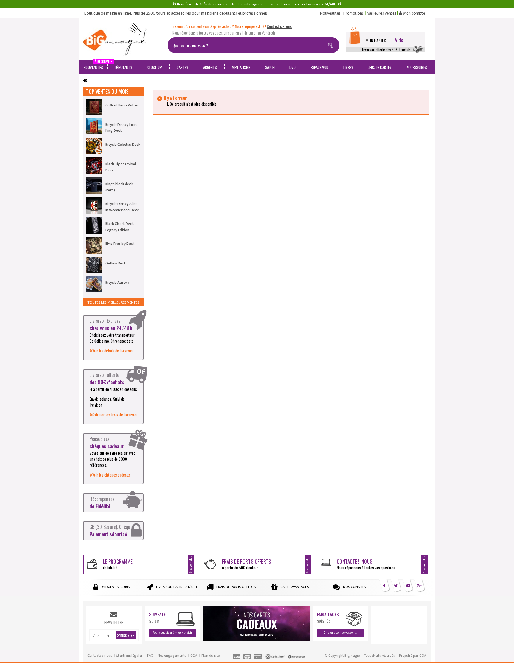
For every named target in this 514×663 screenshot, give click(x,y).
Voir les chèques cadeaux (111, 475)
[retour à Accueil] (85, 80)
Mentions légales (129, 656)
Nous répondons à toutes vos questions (366, 564)
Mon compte (413, 13)
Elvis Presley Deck (119, 243)
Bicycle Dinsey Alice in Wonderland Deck (122, 206)
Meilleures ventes (381, 13)
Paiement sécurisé (116, 587)
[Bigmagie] (123, 39)
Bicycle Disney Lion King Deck (121, 127)
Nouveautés (330, 13)
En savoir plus (190, 564)
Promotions (353, 13)
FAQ (150, 656)
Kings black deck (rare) (119, 187)
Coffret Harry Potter (121, 105)
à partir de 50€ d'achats (246, 564)
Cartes (182, 67)
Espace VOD (319, 67)
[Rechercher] (331, 44)
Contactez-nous (99, 656)
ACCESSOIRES (417, 67)
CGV (193, 656)
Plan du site (210, 656)
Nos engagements (172, 656)
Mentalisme (241, 67)
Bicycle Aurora (117, 282)
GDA (422, 656)
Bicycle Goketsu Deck (122, 144)
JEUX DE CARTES (380, 67)
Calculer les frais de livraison (114, 415)
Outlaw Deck (115, 263)
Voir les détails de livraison (112, 351)
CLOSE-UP (154, 67)
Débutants (123, 67)
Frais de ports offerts (236, 587)
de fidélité (118, 564)
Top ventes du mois (107, 91)
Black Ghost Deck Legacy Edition (119, 226)
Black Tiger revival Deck (120, 167)
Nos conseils (354, 587)
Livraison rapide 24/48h (176, 587)
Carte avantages (294, 587)
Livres (348, 67)
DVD (292, 67)
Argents (210, 67)
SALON (270, 67)
